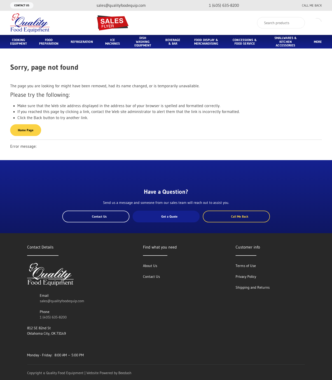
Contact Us (21, 5)
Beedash (124, 373)
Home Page (25, 130)
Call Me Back (312, 5)
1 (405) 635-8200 (53, 317)
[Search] (298, 22)
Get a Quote (169, 216)
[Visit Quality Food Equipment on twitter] (39, 344)
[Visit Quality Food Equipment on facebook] (29, 344)
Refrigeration (82, 42)
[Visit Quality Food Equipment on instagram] (48, 344)
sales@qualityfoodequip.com (62, 301)
